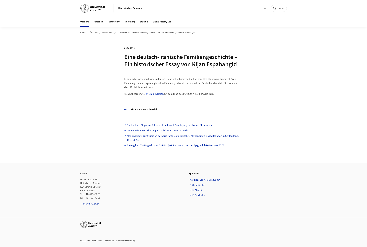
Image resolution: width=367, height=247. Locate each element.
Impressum (109, 240)
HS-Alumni (197, 190)
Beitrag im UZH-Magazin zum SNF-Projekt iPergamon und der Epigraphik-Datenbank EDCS (175, 145)
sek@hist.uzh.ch (91, 203)
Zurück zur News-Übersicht (143, 109)
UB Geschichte (198, 195)
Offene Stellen (198, 185)
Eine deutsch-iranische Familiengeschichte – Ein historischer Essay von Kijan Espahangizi (157, 32)
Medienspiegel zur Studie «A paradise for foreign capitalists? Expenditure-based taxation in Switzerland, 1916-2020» (183, 138)
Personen (98, 21)
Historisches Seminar (130, 8)
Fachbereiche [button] (114, 21)
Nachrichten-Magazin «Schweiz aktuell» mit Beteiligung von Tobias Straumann (169, 125)
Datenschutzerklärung (125, 240)
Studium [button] (144, 21)
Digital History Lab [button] (162, 21)
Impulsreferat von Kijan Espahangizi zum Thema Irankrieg (158, 130)
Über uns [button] (84, 21)
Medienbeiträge (109, 32)
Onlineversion (156, 94)
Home (265, 8)
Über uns (94, 32)
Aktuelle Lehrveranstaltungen (206, 179)
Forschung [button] (130, 21)
